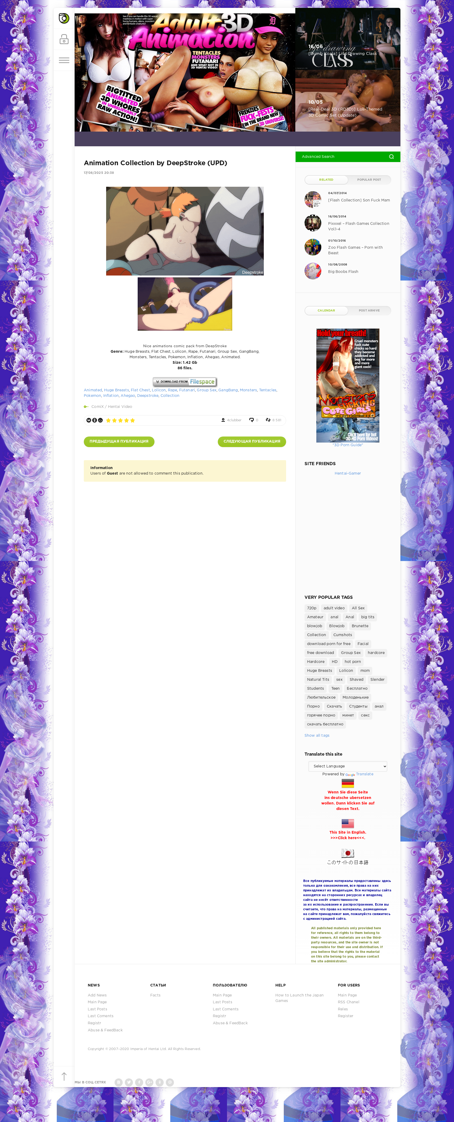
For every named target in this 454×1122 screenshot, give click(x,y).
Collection (170, 395)
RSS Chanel (348, 1002)
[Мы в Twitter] (129, 1082)
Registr (94, 1023)
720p (312, 608)
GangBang (228, 390)
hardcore (376, 652)
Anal (349, 617)
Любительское (321, 697)
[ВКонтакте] (88, 420)
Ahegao (128, 395)
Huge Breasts (116, 390)
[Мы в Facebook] (139, 1082)
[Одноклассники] (94, 420)
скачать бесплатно (325, 724)
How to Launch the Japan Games (299, 998)
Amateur (315, 617)
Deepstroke (148, 395)
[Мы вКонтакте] (119, 1082)
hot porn (353, 661)
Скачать (334, 706)
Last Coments (100, 1016)
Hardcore (315, 661)
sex (339, 679)
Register (345, 1016)
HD (335, 661)
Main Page (97, 1002)
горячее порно (321, 715)
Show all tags (317, 735)
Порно (313, 706)
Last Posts (97, 1009)
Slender (377, 679)
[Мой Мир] (100, 420)
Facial (363, 644)
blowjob (314, 626)
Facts (155, 995)
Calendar (326, 310)
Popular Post (369, 180)
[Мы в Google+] (149, 1082)
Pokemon (92, 395)
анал (379, 706)
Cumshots (342, 635)
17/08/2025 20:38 (99, 173)
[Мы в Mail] (170, 1082)
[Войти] (64, 39)
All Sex (358, 608)
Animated (93, 390)
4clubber (234, 420)
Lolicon (159, 390)
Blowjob (336, 626)
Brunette (360, 626)
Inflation (111, 395)
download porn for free (328, 644)
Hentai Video (120, 406)
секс (365, 715)
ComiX (97, 406)
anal (334, 617)
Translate (364, 774)
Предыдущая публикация (119, 441)
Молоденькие (356, 697)
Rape (172, 390)
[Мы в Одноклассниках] (160, 1082)
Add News (97, 995)
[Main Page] (64, 18)
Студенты (358, 706)
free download (320, 652)
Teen (335, 688)
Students (315, 688)
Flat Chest (140, 390)
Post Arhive (369, 310)
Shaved (356, 679)
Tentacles (268, 390)
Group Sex (206, 390)
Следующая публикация (252, 441)
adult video (334, 608)
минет (348, 715)
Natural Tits (318, 679)
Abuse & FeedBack (105, 1030)
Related (326, 180)
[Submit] (391, 156)
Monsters (248, 390)
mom (365, 670)
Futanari (187, 390)
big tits (367, 617)
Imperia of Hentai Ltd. (149, 1049)
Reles (343, 1009)
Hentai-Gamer (348, 473)
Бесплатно (357, 688)
